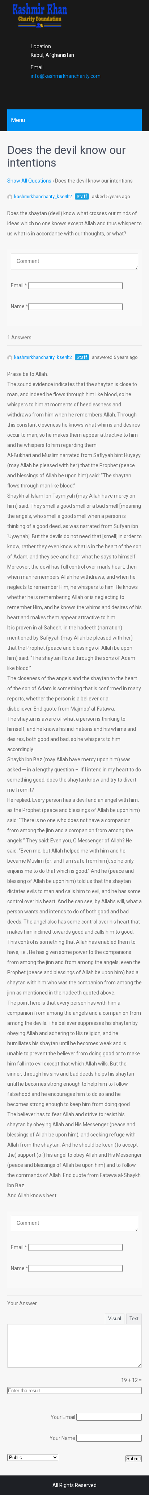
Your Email (63, 1417)
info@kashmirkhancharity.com (66, 76)
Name (19, 306)
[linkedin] (87, 91)
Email (19, 285)
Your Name (62, 1438)
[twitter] (74, 91)
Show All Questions (29, 181)
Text (134, 1318)
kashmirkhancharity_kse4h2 (43, 196)
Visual (114, 1318)
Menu (18, 120)
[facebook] (62, 91)
